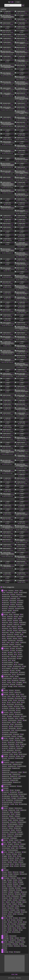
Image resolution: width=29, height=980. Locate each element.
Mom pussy (5, 832)
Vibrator (10, 514)
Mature (11, 808)
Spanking (7, 878)
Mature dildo (18, 828)
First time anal (19, 704)
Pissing (8, 854)
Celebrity (5, 658)
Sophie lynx (23, 269)
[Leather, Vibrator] (7, 513)
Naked (9, 842)
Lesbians (5, 794)
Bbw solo (17, 624)
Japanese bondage (7, 774)
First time (17, 706)
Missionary (13, 822)
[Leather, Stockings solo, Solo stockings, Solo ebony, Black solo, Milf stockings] (21, 83)
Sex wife (10, 287)
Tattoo (4, 928)
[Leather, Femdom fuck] (21, 190)
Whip (12, 75)
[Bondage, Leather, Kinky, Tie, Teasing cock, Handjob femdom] (21, 391)
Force (15, 700)
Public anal (11, 858)
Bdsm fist (25, 300)
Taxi (25, 922)
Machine (18, 816)
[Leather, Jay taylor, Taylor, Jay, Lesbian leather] (21, 351)
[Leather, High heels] (7, 137)
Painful (24, 148)
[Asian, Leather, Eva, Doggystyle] (7, 94)
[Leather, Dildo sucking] (7, 47)
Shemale (18, 515)
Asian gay (10, 405)
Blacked (8, 550)
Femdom (20, 184)
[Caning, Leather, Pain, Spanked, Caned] (21, 456)
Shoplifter (23, 896)
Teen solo (11, 926)
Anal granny (13, 600)
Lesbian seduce (18, 802)
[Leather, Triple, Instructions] (21, 65)
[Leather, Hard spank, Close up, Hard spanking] (21, 118)
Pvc (24, 476)
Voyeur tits (13, 940)
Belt (12, 44)
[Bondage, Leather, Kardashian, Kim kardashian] (21, 89)
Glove (26, 13)
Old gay (21, 846)
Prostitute (23, 864)
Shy (8, 906)
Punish (10, 862)
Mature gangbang (13, 824)
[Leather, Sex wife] (7, 285)
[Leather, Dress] (7, 478)
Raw (24, 303)
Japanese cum (17, 782)
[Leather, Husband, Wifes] (7, 23)
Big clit (4, 618)
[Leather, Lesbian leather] (21, 332)
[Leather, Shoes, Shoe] (21, 103)
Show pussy (10, 316)
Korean (6, 786)
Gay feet (5, 718)
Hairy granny (10, 750)
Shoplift (11, 892)
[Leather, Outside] (7, 505)
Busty (4, 638)
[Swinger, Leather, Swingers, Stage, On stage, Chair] (21, 438)
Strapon (5, 882)
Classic (4, 666)
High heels (10, 139)
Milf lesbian (11, 826)
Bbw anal (10, 616)
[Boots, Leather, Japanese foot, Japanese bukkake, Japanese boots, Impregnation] (7, 123)
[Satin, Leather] (7, 318)
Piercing (5, 858)
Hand (16, 754)
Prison (15, 862)
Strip (4, 896)
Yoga (11, 952)
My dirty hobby (6, 830)
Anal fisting (10, 592)
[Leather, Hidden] (7, 573)
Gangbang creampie (7, 734)
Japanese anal (16, 768)
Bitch (18, 642)
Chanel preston (17, 666)
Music (13, 830)
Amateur (11, 590)
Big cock (15, 626)
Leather (6, 13)
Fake (24, 708)
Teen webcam (24, 324)
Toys (8, 519)
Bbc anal (10, 630)
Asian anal (19, 594)
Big (21, 620)
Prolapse (15, 854)
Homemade (5, 740)
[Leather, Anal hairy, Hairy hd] (7, 539)
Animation (20, 602)
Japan (12, 762)
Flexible (18, 708)
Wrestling (15, 944)
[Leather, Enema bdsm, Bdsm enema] (21, 211)
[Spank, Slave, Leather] (21, 167)
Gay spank (16, 734)
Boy (11, 622)
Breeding (23, 108)
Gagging (20, 736)
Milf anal (16, 820)
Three (10, 930)
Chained (8, 91)
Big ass (16, 622)
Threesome (22, 918)
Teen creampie (16, 932)
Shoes (22, 105)
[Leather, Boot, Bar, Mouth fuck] (21, 47)
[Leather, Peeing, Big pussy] (21, 561)
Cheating (14, 656)
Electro (22, 139)
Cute (16, 664)
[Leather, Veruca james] (7, 227)
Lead (12, 179)
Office (4, 846)
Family (18, 696)
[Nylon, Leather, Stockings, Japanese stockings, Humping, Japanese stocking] (7, 16)
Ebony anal (5, 692)
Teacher (5, 922)
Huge (4, 750)
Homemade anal (6, 752)
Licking (22, 796)
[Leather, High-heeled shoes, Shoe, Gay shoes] (21, 557)
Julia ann (5, 766)
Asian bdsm (9, 546)
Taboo (10, 922)
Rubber (6, 870)
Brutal (21, 616)
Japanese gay (6, 780)
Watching (24, 946)
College (18, 670)
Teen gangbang (21, 924)
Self (21, 148)
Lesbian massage (13, 794)
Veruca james (9, 228)
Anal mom (5, 606)
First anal (5, 710)
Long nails (23, 45)
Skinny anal (12, 890)
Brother (10, 638)
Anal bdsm (20, 600)
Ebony (6, 690)
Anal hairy (9, 541)
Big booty (18, 644)
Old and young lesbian (13, 850)
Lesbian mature (23, 794)
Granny (6, 712)
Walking (22, 944)
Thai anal (18, 926)
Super (9, 904)
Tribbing (5, 926)
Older (13, 848)
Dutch (12, 676)
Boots (18, 79)
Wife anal (5, 946)
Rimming (5, 874)
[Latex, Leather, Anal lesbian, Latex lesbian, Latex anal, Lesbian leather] (7, 461)
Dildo (17, 676)
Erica (8, 217)
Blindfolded (5, 644)
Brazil (24, 632)
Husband (8, 24)
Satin (6, 320)
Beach (16, 616)
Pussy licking (6, 864)
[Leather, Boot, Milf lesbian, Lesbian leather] (21, 310)
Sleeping (21, 882)
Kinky (26, 393)
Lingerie (14, 798)
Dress (22, 124)
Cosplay (10, 652)
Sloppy (21, 884)
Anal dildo (13, 598)
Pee (4, 854)
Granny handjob (6, 736)
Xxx (6, 950)
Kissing (19, 786)
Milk (12, 812)
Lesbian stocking (9, 187)
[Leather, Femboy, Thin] (21, 19)
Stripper (21, 904)
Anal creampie (23, 592)
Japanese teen (17, 774)
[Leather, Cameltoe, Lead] (7, 177)
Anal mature (23, 596)
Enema (11, 690)
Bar (25, 49)
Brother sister (12, 640)
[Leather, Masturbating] (21, 199)
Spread (4, 908)
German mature (18, 726)
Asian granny (15, 596)
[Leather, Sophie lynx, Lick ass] (21, 268)
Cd (7, 225)
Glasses (14, 736)
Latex (20, 24)
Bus (16, 618)
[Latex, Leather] (21, 23)
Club (14, 660)
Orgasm (11, 844)
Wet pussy (17, 946)
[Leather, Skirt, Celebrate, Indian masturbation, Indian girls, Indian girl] (21, 328)
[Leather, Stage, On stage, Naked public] (21, 451)
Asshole (5, 610)
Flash (23, 706)
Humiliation (5, 754)
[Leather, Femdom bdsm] (7, 413)
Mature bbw (13, 832)
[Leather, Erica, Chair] (7, 215)
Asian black (19, 604)
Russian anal (24, 874)
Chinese (7, 648)
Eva (11, 96)
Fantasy (22, 94)
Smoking (18, 888)
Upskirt (6, 936)
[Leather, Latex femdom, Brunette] (7, 108)
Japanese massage (7, 764)
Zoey (22, 542)
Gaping (7, 209)
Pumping (23, 866)
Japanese (7, 762)
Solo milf (16, 898)
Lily (17, 804)
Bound (15, 630)
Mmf (13, 814)
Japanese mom (12, 766)
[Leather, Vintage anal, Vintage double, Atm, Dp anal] (21, 263)
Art (19, 598)
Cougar (19, 658)
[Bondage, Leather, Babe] (7, 103)
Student (9, 900)
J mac (26, 63)
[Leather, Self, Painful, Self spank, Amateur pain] (21, 146)
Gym (17, 718)
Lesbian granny (6, 796)
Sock (10, 914)
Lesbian (7, 790)
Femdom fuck (24, 191)
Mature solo (5, 812)
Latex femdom (9, 110)
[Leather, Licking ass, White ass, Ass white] (7, 494)
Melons (11, 36)
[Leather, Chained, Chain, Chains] (7, 89)
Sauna (4, 886)
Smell (11, 40)
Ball (8, 642)
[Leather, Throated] (21, 573)
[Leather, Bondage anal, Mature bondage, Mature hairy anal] (7, 553)
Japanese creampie (7, 778)
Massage (5, 810)
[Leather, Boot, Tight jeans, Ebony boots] (7, 471)
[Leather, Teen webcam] (21, 322)
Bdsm (6, 614)
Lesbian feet (14, 792)
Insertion (5, 758)
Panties (4, 862)
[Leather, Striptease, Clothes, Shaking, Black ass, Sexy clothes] (7, 191)
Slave (22, 168)
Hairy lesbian (20, 742)
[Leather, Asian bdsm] (7, 544)
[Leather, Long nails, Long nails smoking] (21, 43)
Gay (12, 712)
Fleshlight (10, 427)
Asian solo (20, 606)
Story (25, 902)
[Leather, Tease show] (21, 259)
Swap (4, 900)
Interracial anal (19, 758)
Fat (25, 698)
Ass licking (13, 602)
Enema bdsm (23, 213)
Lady (12, 804)
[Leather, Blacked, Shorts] (7, 548)
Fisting (3, 454)
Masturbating (24, 200)
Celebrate (25, 330)
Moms (4, 834)
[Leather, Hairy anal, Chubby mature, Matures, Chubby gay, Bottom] (21, 364)
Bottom (24, 472)
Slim (15, 886)
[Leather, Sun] (21, 202)
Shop (17, 906)
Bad (7, 448)
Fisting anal (5, 708)
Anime (16, 592)
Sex (22, 898)
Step (11, 898)
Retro (10, 872)
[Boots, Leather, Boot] (7, 117)
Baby (22, 646)
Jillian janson (14, 772)
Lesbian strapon (6, 798)
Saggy (4, 880)
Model (21, 820)
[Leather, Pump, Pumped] (21, 126)
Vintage (6, 938)
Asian (4, 96)
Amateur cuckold (20, 608)
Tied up (4, 930)
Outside (9, 506)
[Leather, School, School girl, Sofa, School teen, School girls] (21, 159)
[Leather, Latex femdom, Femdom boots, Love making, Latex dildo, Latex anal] (7, 352)
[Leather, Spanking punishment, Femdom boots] (21, 408)
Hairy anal (23, 367)
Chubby (4, 652)
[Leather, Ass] (7, 11)
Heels (8, 173)
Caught (16, 662)
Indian (6, 756)
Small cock (10, 908)
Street (13, 902)
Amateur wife (13, 606)
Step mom (24, 892)
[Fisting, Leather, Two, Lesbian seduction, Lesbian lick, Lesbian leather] (7, 451)
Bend (10, 491)
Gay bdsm (5, 728)
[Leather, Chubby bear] (21, 26)
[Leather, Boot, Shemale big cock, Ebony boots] (21, 337)
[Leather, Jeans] (21, 400)
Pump (22, 127)
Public (24, 852)
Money (21, 824)
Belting (8, 44)
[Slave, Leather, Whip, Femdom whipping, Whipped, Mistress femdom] (21, 172)
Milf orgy (25, 479)
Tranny (13, 920)
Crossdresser (23, 515)
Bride (20, 626)
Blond (20, 638)
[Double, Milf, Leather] (7, 275)
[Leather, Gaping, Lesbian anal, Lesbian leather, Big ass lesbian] (7, 207)
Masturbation (6, 818)
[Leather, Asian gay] (7, 404)
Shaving (23, 906)
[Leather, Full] (21, 238)
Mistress (23, 357)
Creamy (12, 670)
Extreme (18, 690)
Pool (21, 860)
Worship (5, 948)
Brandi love (5, 628)
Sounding (19, 890)
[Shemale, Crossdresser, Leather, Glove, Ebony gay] (21, 513)
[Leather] (21, 15)
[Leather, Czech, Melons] (7, 34)
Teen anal (20, 920)
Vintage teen (6, 940)
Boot (8, 40)
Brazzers (23, 624)
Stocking (12, 888)
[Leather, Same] (21, 56)
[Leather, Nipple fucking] (7, 532)
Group (11, 726)
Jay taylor (23, 353)
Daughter (23, 680)
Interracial (12, 756)
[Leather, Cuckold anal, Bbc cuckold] (7, 323)
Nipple (14, 842)
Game (22, 376)
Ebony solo (18, 692)
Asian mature (6, 604)
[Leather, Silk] (21, 505)
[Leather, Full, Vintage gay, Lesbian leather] (7, 142)
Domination (9, 167)
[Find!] (23, 5)
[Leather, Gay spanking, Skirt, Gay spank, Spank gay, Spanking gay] (21, 527)
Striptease (9, 192)
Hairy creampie (23, 754)
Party (10, 856)
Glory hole (5, 726)
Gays (22, 398)
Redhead (5, 876)
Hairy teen (20, 748)
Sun (24, 204)
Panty (17, 864)
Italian (18, 756)
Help (11, 754)
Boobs (10, 620)
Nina (20, 842)
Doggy (10, 686)
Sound (23, 910)
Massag (20, 832)
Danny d (5, 686)
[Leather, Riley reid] (7, 400)
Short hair (11, 894)
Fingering (5, 706)
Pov (15, 856)
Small (8, 896)
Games (19, 728)
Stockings (5, 888)
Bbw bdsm (15, 646)
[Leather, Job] (7, 418)
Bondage (19, 91)
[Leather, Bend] (7, 489)
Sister (10, 882)
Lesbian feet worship (7, 802)
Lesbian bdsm (15, 796)
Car (16, 654)
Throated (24, 574)
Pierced (25, 196)
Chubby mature (14, 672)
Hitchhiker (23, 415)
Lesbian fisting (23, 804)
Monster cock (19, 826)
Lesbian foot (6, 792)
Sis (3, 902)
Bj (11, 628)
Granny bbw (5, 732)
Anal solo (12, 608)
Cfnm (20, 654)
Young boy (17, 952)
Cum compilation (7, 668)
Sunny (4, 916)
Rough (22, 872)
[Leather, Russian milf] (7, 535)
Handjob (12, 738)
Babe (12, 105)
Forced (4, 696)
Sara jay (5, 894)
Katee (8, 58)
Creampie (19, 648)
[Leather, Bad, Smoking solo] (7, 446)
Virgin (12, 938)
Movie (11, 828)
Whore (11, 946)
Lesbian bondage (24, 115)
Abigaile (22, 63)
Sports (4, 904)
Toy (15, 928)
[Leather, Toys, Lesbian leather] (7, 518)
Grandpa (10, 716)
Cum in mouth (6, 656)
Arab (4, 592)
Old (6, 844)
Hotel (24, 740)
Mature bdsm (23, 54)
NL (11, 2)
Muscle (8, 568)
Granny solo (17, 716)
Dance (7, 54)
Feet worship (11, 704)
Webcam (18, 942)
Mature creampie (21, 818)
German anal (6, 724)
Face (9, 702)
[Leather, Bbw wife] (7, 238)
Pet (22, 217)
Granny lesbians (6, 730)
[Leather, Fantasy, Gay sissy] (21, 93)
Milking (18, 814)
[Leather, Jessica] (7, 292)
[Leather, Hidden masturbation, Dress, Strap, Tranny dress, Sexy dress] (21, 244)
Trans (4, 924)
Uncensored (13, 936)
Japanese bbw (19, 762)
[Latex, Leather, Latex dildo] (7, 282)
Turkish (19, 928)
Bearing (22, 388)
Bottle (4, 634)
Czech (8, 36)
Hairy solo (5, 748)
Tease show (24, 260)
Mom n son (11, 834)
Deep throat (5, 684)
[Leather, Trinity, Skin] (21, 369)
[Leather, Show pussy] (7, 315)
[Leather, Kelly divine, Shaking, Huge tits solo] (7, 151)
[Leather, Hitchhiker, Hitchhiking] (21, 413)
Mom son (23, 810)
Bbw (11, 614)
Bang (25, 636)
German (12, 714)
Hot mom (18, 750)
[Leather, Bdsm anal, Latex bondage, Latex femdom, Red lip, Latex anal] (21, 98)
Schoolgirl (17, 912)
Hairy (6, 738)
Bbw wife (10, 240)
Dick (4, 688)
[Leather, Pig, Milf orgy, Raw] (21, 478)
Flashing (5, 700)
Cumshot (20, 656)
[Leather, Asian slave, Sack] (21, 38)
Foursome (21, 700)
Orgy (9, 846)
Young (6, 952)
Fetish (10, 700)
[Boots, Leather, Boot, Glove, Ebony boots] (7, 360)
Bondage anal (9, 556)
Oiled (4, 850)
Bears (22, 289)
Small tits (5, 892)
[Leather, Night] (21, 422)
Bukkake (10, 618)
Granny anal (17, 712)
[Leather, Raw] (21, 302)
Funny (4, 702)
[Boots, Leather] (21, 150)
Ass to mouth (6, 598)
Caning (17, 458)
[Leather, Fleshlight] (7, 425)
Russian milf (9, 537)
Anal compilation (6, 612)
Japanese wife (6, 772)
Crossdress (15, 668)
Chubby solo (6, 672)
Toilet (4, 920)
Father (11, 706)
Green (24, 225)
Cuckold (13, 648)
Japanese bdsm (6, 770)
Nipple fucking (10, 533)
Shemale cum (6, 910)
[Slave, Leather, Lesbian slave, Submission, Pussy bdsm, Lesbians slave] (21, 254)
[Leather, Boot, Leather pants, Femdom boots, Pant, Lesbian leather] (21, 277)
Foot (22, 694)
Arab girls (8, 311)
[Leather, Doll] (7, 297)
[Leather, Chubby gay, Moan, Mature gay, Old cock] (21, 346)
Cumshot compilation (8, 664)
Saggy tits (5, 890)
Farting (7, 376)
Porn (17, 860)
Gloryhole (11, 718)
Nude (4, 842)
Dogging (20, 682)
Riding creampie (13, 876)
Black (20, 618)
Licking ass (9, 496)
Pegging (5, 856)
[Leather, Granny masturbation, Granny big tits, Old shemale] (7, 343)
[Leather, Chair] (7, 408)
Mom (6, 808)
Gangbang (5, 714)
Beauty (17, 634)
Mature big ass (10, 431)
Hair (20, 752)
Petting (25, 217)
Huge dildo (11, 744)
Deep (9, 682)
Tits (23, 926)
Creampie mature (7, 674)
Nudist (11, 840)
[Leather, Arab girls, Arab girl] (7, 310)
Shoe (26, 105)
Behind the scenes (7, 646)
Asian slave (23, 40)
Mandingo (17, 812)
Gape (25, 720)
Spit (18, 910)
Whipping (8, 75)
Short (12, 906)
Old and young (6, 848)
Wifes (12, 24)
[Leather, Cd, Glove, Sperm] (7, 223)
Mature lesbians (22, 822)
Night (24, 423)
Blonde (4, 620)
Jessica (9, 293)
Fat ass (18, 710)
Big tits (4, 624)
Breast (15, 638)
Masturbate (14, 838)
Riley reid (10, 402)
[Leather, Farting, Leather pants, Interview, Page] (7, 374)
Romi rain (16, 872)
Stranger (19, 902)
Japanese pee (22, 776)
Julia (20, 772)
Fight (4, 704)
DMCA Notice (18, 977)
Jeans (24, 402)
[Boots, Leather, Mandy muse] (21, 404)
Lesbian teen (10, 800)
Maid (10, 820)
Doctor (15, 678)
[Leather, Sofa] (7, 202)
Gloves (22, 13)
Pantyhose (18, 852)
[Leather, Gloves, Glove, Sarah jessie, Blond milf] (7, 82)
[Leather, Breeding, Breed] (21, 107)
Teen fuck (5, 934)
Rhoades (17, 874)
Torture (16, 918)
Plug (12, 866)
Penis (12, 864)
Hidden (9, 574)
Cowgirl (21, 664)
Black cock (10, 634)
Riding (10, 874)
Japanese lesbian (22, 766)
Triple (23, 66)
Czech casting (12, 658)
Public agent (5, 866)
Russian (5, 872)
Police (17, 858)
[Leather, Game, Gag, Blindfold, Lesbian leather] (21, 374)
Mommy (5, 824)
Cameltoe (8, 179)
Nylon (5, 19)
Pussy (19, 856)
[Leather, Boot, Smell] (7, 38)
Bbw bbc (20, 636)
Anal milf (16, 610)
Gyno (4, 716)
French (4, 698)
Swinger (19, 440)
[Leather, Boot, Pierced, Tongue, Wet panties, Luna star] (21, 194)
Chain (12, 91)
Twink (9, 928)
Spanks (15, 904)
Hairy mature (12, 742)
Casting (13, 650)
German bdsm (14, 732)
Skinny (15, 880)
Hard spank (23, 120)
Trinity (22, 371)
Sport (24, 894)
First (19, 702)
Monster (5, 820)
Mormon (10, 836)
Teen (6, 918)
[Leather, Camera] (21, 548)
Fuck (23, 702)
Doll (10, 298)
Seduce (11, 912)
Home (18, 746)
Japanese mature (17, 764)
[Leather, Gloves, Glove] (21, 11)
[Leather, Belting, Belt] (7, 42)
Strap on (5, 914)
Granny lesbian (19, 714)
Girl (13, 730)
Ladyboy (18, 790)
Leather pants (9, 32)
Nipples (22, 840)
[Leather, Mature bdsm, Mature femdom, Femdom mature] (21, 52)
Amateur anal (6, 594)
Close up (5, 660)
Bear (4, 636)
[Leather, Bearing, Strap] (21, 386)
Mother (11, 816)
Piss (6, 852)
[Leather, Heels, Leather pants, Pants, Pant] (7, 171)
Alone (14, 612)
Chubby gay (23, 348)
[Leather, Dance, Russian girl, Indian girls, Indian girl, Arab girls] (7, 52)
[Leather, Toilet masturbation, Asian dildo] (7, 268)
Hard (18, 744)
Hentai (17, 738)
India (23, 756)
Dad (9, 680)
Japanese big (6, 776)
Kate (11, 58)
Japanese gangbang (7, 782)
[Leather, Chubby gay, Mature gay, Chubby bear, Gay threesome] (7, 527)
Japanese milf (14, 776)
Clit (15, 652)
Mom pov (5, 828)
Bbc (22, 614)
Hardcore (15, 752)
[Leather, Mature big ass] (7, 429)
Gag (25, 376)
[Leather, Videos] (21, 219)
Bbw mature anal (11, 636)
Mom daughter (19, 834)
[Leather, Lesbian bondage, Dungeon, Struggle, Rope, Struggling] (21, 112)
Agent (10, 610)
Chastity (11, 654)
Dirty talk (13, 684)
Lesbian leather (24, 334)
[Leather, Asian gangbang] (7, 395)
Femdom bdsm (10, 414)
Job (10, 419)
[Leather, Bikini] (21, 134)
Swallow (10, 886)
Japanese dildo (14, 780)
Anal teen (5, 608)
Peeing (22, 563)
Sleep (15, 882)
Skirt (21, 330)
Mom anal (5, 816)
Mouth (4, 836)
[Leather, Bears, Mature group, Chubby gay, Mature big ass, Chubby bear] (21, 287)
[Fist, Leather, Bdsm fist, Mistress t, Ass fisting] (21, 298)
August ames (6, 602)
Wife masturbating (7, 944)
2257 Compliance (11, 977)
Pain (25, 458)
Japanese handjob (7, 768)
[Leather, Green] (21, 223)
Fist (17, 300)
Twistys (14, 924)
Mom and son (19, 808)
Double (4, 277)
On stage (25, 453)
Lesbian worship (19, 800)
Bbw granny (23, 622)
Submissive (18, 894)
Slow (15, 914)
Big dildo (5, 640)
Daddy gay (19, 684)
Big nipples (9, 253)
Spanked (16, 884)
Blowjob (16, 620)
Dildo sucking (9, 49)
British (12, 632)
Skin (26, 371)
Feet (18, 694)
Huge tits (12, 746)
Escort (11, 692)
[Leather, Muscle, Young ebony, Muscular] (7, 566)
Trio (25, 928)
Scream (26, 139)
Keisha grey (5, 788)
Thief (4, 932)
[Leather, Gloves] (21, 580)
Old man (17, 844)
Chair (11, 217)
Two (11, 454)
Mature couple (18, 836)
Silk (24, 506)
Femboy (22, 20)
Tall (9, 920)
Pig (21, 479)
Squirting (10, 884)
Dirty (25, 682)
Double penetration (7, 678)
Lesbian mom (6, 804)
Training (16, 930)
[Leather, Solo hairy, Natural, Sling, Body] (7, 337)
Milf (7, 277)
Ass (10, 13)
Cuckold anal (9, 325)
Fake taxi (12, 708)
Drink (16, 686)
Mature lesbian (6, 814)
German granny (12, 720)
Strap (26, 388)
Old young (15, 846)
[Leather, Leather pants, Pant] (7, 30)
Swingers (17, 892)
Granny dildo (13, 728)
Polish (4, 868)
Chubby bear (24, 28)
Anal (6, 590)
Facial (14, 702)
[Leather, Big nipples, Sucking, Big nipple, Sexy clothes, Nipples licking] (7, 250)
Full (7, 144)
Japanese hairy (17, 778)
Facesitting (10, 698)
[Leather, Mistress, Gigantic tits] (21, 355)
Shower (15, 900)
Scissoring (20, 914)
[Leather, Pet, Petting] (21, 215)
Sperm (8, 902)
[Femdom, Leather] (21, 182)
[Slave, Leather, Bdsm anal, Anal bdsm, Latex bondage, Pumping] (21, 465)
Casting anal (5, 670)
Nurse (16, 840)
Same (24, 58)
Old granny (22, 848)
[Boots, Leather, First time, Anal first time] (21, 77)
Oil (17, 848)
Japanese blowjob (7, 784)
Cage (24, 666)
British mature (23, 630)
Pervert (17, 866)
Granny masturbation (21, 730)
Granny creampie (7, 722)
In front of (11, 758)
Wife (6, 942)
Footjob (24, 696)
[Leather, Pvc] (21, 474)
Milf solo (19, 830)
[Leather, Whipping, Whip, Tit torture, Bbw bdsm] (7, 73)
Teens (20, 922)
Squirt (19, 878)
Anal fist (13, 594)
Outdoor (23, 844)
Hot (23, 746)
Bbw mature (6, 632)
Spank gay (10, 916)
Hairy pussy (5, 746)
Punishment (5, 860)
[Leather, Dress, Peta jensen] (21, 122)
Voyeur (17, 938)
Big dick (12, 644)
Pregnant (11, 852)
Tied (16, 922)
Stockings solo (23, 85)
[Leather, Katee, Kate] (7, 56)
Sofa (10, 204)
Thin (26, 20)
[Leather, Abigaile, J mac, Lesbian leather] (21, 61)
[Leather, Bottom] (21, 470)
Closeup (22, 668)
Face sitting (12, 710)
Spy (20, 886)
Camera (24, 550)
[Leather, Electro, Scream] (21, 137)
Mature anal (12, 810)
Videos (24, 221)
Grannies (5, 720)
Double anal (15, 680)
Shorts (12, 550)
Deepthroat (22, 678)
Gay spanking (23, 529)
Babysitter (18, 632)
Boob (15, 628)
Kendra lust (13, 786)
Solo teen (5, 912)
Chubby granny (21, 674)
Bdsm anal (23, 101)
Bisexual (21, 628)
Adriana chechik (6, 596)
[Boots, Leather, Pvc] (21, 544)
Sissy (4, 884)
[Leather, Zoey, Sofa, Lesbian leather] (21, 540)
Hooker (4, 742)
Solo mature (22, 900)
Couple (10, 666)
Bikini (24, 135)
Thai (11, 918)
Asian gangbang (10, 396)
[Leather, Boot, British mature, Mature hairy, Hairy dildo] (21, 292)
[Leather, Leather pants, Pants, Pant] (21, 178)
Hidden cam (12, 748)
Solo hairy (9, 339)
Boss (13, 642)
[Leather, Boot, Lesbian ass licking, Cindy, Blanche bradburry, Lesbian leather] (7, 66)
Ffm (9, 696)
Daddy (4, 680)
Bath (4, 642)
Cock (14, 674)
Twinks (9, 932)
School (22, 161)
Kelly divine (9, 153)
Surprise (13, 910)
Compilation (20, 650)
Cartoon (5, 654)
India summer (6, 760)
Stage (21, 453)
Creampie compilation (8, 662)
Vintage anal (23, 265)
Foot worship (19, 698)
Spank (18, 168)
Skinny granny (15, 896)
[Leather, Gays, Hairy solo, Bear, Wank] (21, 396)
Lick (4, 800)
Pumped (26, 127)
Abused (13, 604)
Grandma (24, 716)
